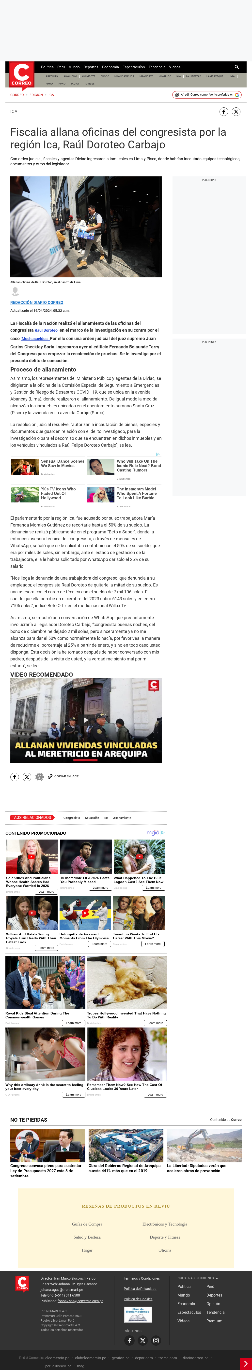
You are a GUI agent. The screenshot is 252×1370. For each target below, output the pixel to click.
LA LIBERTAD (194, 76)
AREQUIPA (52, 76)
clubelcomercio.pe (90, 1358)
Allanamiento (122, 818)
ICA (178, 76)
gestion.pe (120, 1358)
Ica (13, 111)
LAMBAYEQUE (214, 76)
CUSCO (105, 76)
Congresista (71, 818)
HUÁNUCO (165, 76)
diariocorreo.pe (195, 1358)
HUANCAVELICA (124, 76)
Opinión (213, 1303)
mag (80, 1366)
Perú (61, 67)
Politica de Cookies (138, 1299)
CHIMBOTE (88, 76)
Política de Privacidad (140, 1289)
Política (47, 67)
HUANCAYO (147, 76)
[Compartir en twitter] (236, 111)
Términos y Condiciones (142, 1278)
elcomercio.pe (57, 1358)
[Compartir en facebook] (224, 111)
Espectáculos (134, 67)
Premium (214, 1321)
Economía (110, 67)
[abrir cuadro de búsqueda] (237, 67)
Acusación (92, 818)
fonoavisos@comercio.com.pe (80, 1301)
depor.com (144, 1358)
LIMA (232, 76)
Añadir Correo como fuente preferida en (207, 94)
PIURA (49, 83)
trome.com (167, 1358)
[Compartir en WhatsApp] (39, 777)
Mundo (74, 67)
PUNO (62, 83)
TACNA (75, 83)
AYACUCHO (70, 76)
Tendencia (157, 67)
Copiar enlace (66, 776)
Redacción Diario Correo (36, 303)
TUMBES (89, 83)
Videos (175, 67)
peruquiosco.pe (58, 1366)
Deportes (90, 67)
